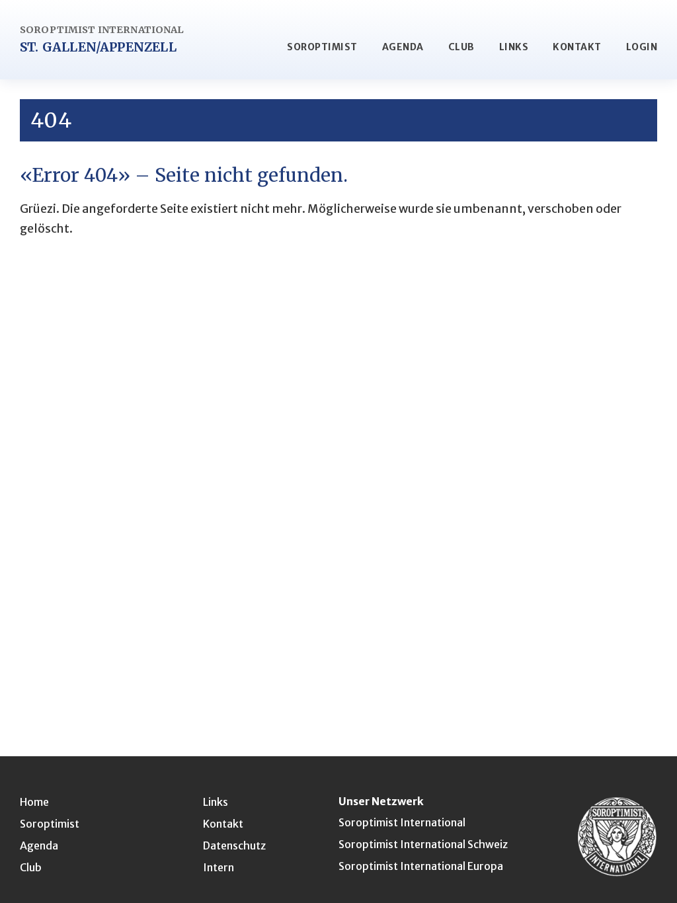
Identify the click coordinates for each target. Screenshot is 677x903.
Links (514, 47)
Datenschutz (234, 845)
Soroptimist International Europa (420, 866)
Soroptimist (322, 47)
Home (34, 802)
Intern (218, 867)
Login (642, 47)
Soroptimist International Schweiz (423, 844)
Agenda (403, 47)
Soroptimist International (401, 822)
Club (461, 47)
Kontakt (577, 47)
